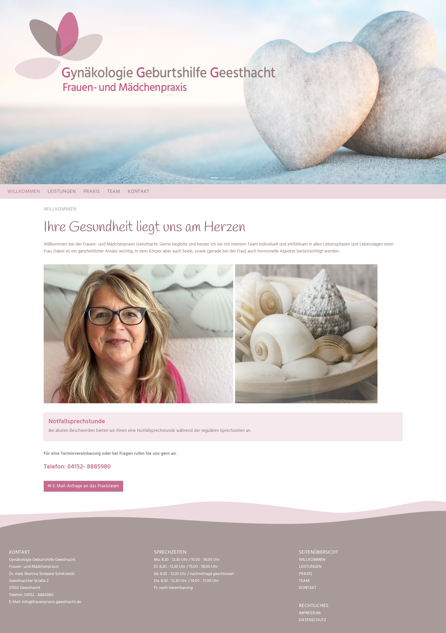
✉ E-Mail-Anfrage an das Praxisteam (83, 486)
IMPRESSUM (310, 613)
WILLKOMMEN (23, 191)
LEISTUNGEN (62, 191)
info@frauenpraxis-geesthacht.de (51, 602)
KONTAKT (138, 191)
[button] (33, 92)
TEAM (113, 191)
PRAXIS (91, 191)
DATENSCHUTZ (312, 620)
